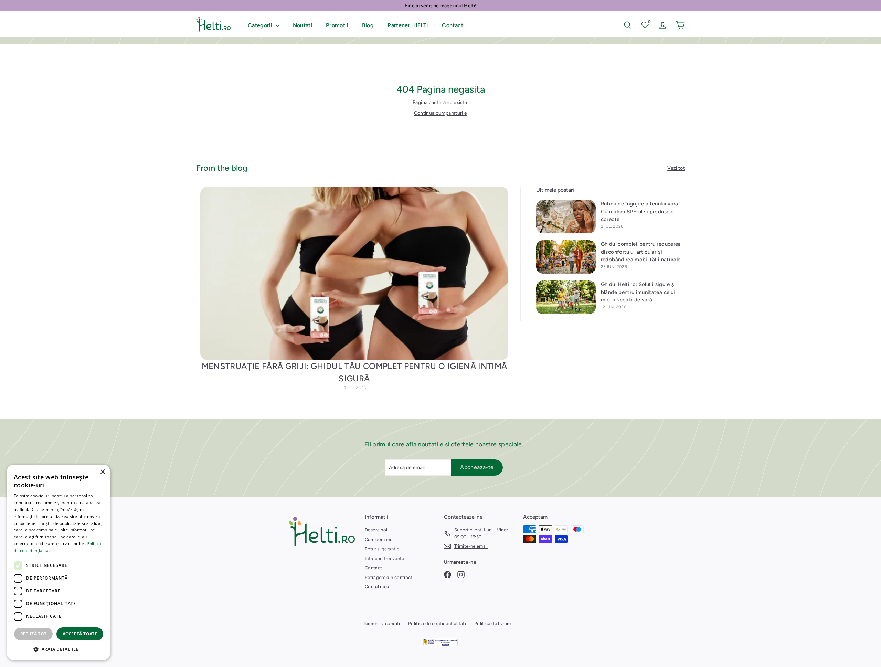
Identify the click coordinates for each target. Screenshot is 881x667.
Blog (368, 25)
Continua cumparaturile (440, 113)
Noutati (302, 25)
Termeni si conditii (382, 623)
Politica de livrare (492, 623)
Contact (452, 25)
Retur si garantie (382, 548)
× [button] (102, 472)
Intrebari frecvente (384, 558)
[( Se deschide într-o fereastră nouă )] (440, 642)
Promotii (337, 25)
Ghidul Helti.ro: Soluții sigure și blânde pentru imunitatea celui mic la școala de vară (638, 292)
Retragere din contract (389, 577)
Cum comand (379, 539)
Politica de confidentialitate (437, 623)
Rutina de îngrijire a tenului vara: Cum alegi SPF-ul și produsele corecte (640, 211)
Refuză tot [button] (33, 634)
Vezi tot (676, 168)
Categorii (261, 25)
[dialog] (58, 562)
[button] (58, 649)
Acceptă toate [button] (80, 634)
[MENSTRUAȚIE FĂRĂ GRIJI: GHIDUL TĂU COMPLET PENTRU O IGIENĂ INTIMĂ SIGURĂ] (354, 273)
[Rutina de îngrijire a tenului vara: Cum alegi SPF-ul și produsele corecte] (566, 216)
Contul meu (377, 586)
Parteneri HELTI (408, 25)
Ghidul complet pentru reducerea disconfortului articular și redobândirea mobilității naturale (641, 252)
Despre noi (376, 529)
